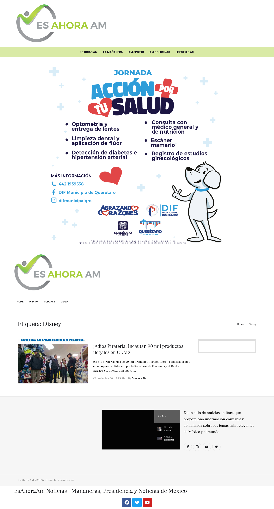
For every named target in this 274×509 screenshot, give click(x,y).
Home (240, 324)
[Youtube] (207, 447)
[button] (128, 429)
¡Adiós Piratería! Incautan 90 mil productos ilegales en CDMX (138, 349)
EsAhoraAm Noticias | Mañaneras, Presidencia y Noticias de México (100, 491)
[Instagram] (197, 447)
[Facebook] (126, 502)
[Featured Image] (53, 361)
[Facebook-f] (188, 447)
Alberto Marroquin (169, 432)
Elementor (169, 439)
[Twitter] (216, 447)
